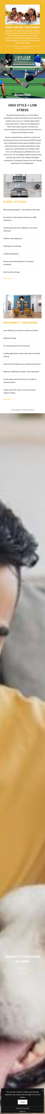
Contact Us (22, 1111)
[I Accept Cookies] (42, 1090)
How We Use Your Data (22, 1108)
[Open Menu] (42, 59)
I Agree (22, 1102)
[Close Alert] (43, 2)
